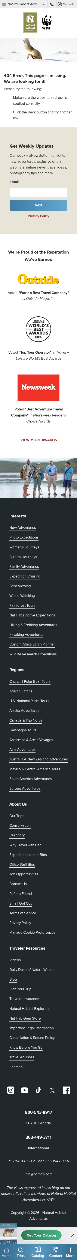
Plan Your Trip (20, 989)
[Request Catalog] (41, 1235)
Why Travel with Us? (25, 845)
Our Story (17, 835)
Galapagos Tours (22, 730)
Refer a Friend (20, 893)
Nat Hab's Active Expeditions (32, 615)
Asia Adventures (22, 749)
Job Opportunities (23, 874)
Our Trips (16, 815)
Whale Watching (22, 595)
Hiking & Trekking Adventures (33, 624)
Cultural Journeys (23, 556)
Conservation (20, 825)
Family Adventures (24, 566)
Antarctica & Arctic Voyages (31, 739)
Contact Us (18, 883)
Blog (13, 979)
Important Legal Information (31, 1028)
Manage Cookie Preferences (32, 932)
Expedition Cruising (24, 576)
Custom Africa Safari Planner (32, 644)
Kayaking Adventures (26, 634)
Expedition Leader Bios (28, 854)
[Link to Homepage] (38, 23)
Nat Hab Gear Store (25, 1018)
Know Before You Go (26, 1047)
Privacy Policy (38, 216)
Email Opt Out (20, 903)
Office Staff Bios (22, 864)
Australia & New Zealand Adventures (38, 759)
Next (39, 205)
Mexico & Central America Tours (34, 769)
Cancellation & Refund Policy (32, 1037)
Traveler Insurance (24, 998)
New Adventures (22, 527)
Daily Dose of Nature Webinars (33, 969)
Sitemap (16, 1067)
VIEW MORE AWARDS (38, 440)
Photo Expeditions (23, 537)
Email (14, 181)
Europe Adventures (24, 788)
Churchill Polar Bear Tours (29, 681)
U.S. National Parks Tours (29, 700)
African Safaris (20, 691)
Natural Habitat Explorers (29, 1008)
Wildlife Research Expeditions (33, 654)
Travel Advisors (21, 1057)
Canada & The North (25, 720)
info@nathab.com (38, 1174)
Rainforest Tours (22, 605)
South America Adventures (30, 778)
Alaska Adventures (24, 710)
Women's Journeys (24, 547)
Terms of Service (22, 913)
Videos (15, 960)
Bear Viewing (20, 585)
